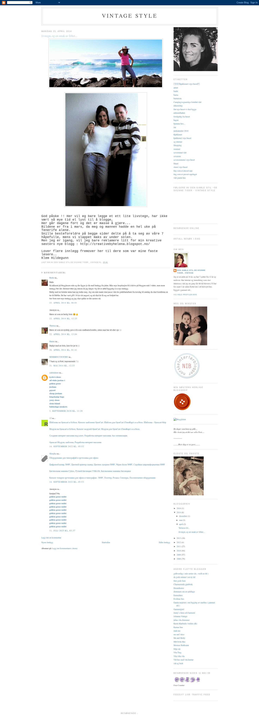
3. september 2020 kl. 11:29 (66, 411)
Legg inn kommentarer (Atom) (65, 548)
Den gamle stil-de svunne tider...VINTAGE (191, 271)
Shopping (178, 145)
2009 (179, 554)
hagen (176, 120)
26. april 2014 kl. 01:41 (63, 350)
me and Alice (179, 634)
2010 (179, 550)
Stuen (176, 163)
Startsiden (106, 542)
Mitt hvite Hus (179, 641)
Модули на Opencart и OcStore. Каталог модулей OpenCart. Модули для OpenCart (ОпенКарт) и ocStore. (94, 429)
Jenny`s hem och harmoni (184, 612)
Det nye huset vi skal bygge (185, 109)
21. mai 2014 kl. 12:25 (62, 365)
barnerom (177, 98)
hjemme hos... (179, 123)
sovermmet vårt (180, 152)
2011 (179, 546)
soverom (177, 156)
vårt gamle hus (180, 177)
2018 (179, 508)
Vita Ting (177, 652)
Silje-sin (177, 649)
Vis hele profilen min (185, 295)
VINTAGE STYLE (130, 15)
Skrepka (52, 453)
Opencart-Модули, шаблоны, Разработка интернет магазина (75, 442)
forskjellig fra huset (182, 116)
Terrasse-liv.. (184, 528)
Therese (52, 325)
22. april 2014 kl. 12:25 (63, 318)
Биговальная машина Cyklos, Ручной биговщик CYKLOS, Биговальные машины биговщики (90, 471)
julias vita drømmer (182, 620)
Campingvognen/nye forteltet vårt (187, 102)
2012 (179, 542)
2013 (179, 538)
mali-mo (177, 630)
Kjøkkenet (178, 134)
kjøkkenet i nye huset (187, 84)
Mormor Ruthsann (181, 645)
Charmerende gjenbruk (183, 584)
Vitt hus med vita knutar (183, 659)
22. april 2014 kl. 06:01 (63, 302)
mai (181, 520)
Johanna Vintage (180, 616)
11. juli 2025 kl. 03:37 (62, 530)
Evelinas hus (179, 598)
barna (176, 95)
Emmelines (178, 595)
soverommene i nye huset (184, 159)
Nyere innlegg (47, 542)
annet (176, 87)
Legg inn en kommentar (51, 537)
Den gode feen (180, 580)
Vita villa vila (179, 656)
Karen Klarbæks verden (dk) (185, 623)
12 (50, 418)
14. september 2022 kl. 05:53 (66, 481)
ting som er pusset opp (183, 170)
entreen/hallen (179, 113)
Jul (175, 127)
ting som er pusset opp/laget (185, 174)
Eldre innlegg (164, 542)
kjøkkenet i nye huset (182, 138)
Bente (51, 277)
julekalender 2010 (181, 131)
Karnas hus (178, 627)
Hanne (52, 341)
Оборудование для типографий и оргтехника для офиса (73, 457)
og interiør (178, 141)
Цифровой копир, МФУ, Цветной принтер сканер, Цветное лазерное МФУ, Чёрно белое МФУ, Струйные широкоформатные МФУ (107, 464)
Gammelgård (179, 609)
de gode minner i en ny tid (184, 577)
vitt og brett (178, 663)
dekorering (178, 105)
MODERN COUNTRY (58, 357)
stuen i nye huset (180, 167)
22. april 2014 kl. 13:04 (63, 334)
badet (176, 91)
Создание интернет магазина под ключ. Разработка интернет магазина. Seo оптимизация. (88, 435)
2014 (179, 512)
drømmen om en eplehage (184, 591)
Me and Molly (179, 638)
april (181, 524)
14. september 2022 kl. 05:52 (66, 446)
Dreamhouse (179, 588)
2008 (179, 558)
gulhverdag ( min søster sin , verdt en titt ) (191, 573)
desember (183, 516)
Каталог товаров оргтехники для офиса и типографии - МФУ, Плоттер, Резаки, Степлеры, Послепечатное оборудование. (102, 477)
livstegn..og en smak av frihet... (59, 36)
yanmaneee (53, 372)
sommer (177, 149)
